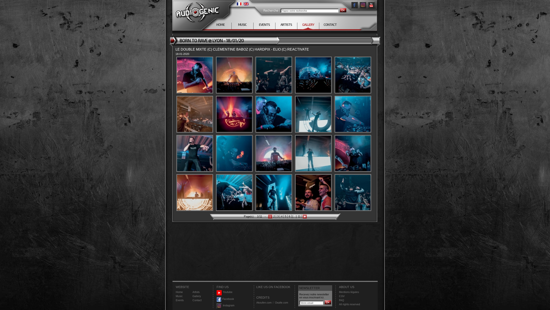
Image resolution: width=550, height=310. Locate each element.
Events (180, 300)
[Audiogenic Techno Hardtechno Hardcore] (196, 11)
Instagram (228, 305)
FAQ (341, 300)
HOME (220, 24)
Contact (197, 300)
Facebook (228, 299)
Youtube (227, 292)
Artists (196, 292)
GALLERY (308, 24)
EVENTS (264, 24)
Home (179, 292)
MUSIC (242, 24)
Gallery (196, 296)
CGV (342, 296)
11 (299, 216)
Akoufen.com (264, 302)
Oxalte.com (281, 302)
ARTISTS (286, 24)
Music (179, 296)
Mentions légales (349, 292)
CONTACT (330, 24)
